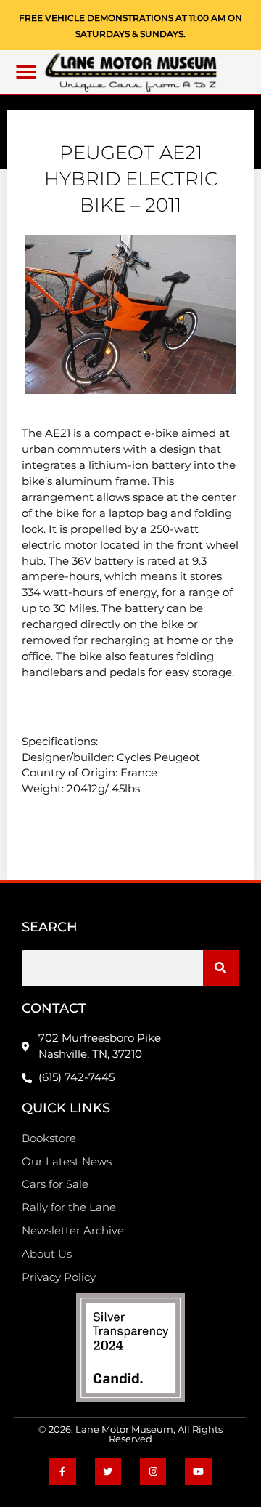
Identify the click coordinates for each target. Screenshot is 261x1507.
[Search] (221, 968)
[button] (25, 72)
